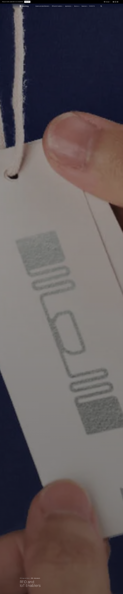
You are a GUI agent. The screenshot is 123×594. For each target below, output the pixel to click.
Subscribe (27, 1)
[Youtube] (115, 2)
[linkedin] (113, 2)
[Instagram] (117, 2)
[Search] (101, 6)
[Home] (26, 6)
